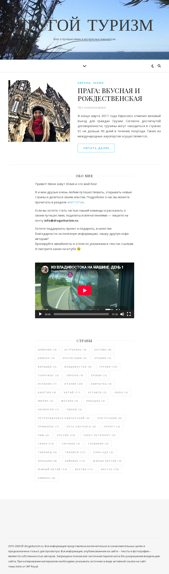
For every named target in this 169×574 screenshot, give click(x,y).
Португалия (109, 418)
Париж (74, 409)
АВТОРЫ (75, 202)
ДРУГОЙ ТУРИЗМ (84, 26)
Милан (46, 400)
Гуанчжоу (48, 375)
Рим (43, 435)
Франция (47, 460)
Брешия (103, 358)
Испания (47, 383)
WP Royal (32, 566)
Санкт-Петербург (99, 435)
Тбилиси (75, 452)
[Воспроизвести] (40, 314)
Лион (121, 392)
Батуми (103, 349)
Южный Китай (52, 469)
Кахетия (47, 392)
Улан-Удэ (103, 452)
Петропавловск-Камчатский (64, 418)
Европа (84, 83)
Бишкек (46, 358)
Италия (74, 383)
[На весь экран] (129, 314)
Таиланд (47, 452)
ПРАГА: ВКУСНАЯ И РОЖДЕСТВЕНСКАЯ (110, 94)
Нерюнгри (48, 409)
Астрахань (76, 349)
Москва (70, 400)
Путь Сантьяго (81, 426)
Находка (95, 400)
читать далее (96, 148)
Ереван (99, 375)
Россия (66, 435)
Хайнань (75, 460)
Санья (46, 443)
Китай (72, 392)
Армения (47, 349)
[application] (84, 290)
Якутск (110, 469)
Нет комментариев (92, 107)
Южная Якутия (107, 460)
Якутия (84, 469)
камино (47, 477)
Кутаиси (97, 392)
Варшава (47, 366)
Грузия (108, 366)
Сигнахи (71, 443)
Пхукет (112, 426)
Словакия (98, 443)
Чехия (98, 83)
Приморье (48, 426)
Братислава (75, 358)
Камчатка (101, 383)
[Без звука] (122, 314)
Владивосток (78, 366)
